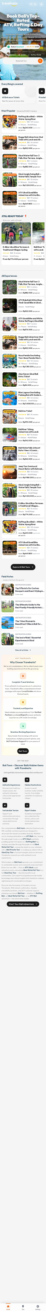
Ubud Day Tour (8, 852)
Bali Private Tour (13, 850)
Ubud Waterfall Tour (31, 870)
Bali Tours (23, 751)
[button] (23, 123)
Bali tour (21, 893)
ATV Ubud (27, 839)
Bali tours (21, 828)
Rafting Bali (31, 842)
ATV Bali (29, 836)
